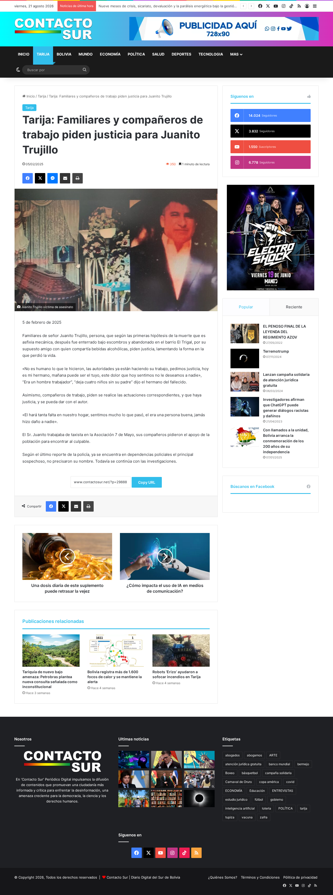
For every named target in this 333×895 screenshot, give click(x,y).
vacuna (247, 817)
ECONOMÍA (233, 791)
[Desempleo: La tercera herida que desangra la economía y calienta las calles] (199, 779)
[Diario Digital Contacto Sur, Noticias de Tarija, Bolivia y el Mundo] (53, 29)
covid (290, 782)
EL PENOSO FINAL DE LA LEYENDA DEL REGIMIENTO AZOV (284, 331)
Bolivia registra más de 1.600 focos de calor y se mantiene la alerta (114, 677)
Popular (246, 306)
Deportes (181, 54)
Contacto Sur (118, 877)
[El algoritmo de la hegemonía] (133, 759)
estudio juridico (236, 799)
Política (136, 54)
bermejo (303, 764)
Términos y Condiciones (260, 877)
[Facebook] (27, 178)
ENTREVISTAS (282, 791)
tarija (303, 808)
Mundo (86, 54)
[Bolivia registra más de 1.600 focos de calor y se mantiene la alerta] (116, 650)
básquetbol (250, 773)
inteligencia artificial (240, 808)
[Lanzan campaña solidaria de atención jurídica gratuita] (244, 381)
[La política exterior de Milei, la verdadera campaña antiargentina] (133, 779)
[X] (40, 178)
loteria (266, 808)
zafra (263, 817)
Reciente (294, 306)
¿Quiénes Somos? (222, 877)
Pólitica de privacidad (300, 877)
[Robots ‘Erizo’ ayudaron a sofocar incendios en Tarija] (181, 650)
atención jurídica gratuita (243, 764)
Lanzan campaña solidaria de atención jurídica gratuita (286, 380)
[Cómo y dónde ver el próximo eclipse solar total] (199, 798)
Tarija (43, 54)
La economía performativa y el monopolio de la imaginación (146, 6)
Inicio (23, 54)
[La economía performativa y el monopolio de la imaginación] (199, 759)
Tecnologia (210, 54)
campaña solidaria (278, 773)
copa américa (269, 782)
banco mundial (279, 764)
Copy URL (146, 482)
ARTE (273, 755)
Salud (158, 54)
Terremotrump (276, 351)
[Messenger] (52, 178)
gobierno (276, 799)
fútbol (259, 799)
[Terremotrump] (244, 358)
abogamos (254, 755)
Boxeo (229, 773)
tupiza (229, 817)
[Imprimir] (77, 178)
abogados (232, 755)
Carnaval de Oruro (238, 782)
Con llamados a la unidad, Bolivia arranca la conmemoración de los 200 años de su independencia (286, 441)
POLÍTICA (285, 808)
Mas (234, 54)
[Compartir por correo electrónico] (65, 178)
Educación (257, 791)
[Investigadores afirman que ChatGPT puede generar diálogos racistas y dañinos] (244, 406)
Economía (110, 54)
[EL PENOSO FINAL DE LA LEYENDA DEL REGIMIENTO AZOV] (244, 333)
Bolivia (64, 54)
